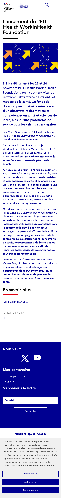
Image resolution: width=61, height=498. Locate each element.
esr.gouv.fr (11, 381)
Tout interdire (30, 482)
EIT (6, 135)
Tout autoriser (30, 490)
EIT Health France (14, 301)
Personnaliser (30, 473)
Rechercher (47, 4)
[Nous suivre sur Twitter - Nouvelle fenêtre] (24, 358)
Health (32, 135)
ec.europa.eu (11, 376)
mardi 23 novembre (19, 216)
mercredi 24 (13, 259)
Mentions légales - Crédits (30, 433)
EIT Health (14, 152)
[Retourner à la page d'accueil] (9, 7)
